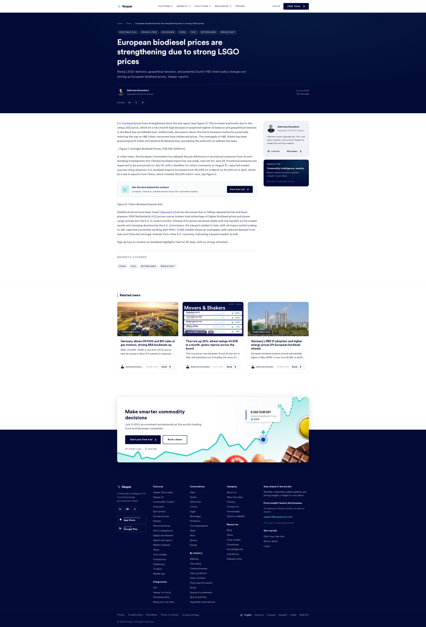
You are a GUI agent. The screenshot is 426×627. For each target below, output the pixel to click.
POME (181, 229)
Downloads (233, 545)
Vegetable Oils (128, 32)
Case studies (234, 540)
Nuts (192, 535)
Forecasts (158, 507)
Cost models (160, 555)
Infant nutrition (198, 578)
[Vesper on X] (135, 509)
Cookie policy (135, 615)
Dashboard (159, 564)
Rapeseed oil (168, 212)
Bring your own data (163, 602)
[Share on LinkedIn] (129, 102)
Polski (293, 615)
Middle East (228, 32)
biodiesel (127, 123)
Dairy (192, 492)
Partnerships (233, 511)
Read (164, 367)
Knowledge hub (235, 549)
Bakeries (194, 559)
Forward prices (161, 516)
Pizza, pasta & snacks (201, 583)
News (129, 23)
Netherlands (208, 32)
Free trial (294, 6)
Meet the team (235, 497)
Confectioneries (198, 568)
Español (283, 615)
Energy (193, 545)
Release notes (234, 559)
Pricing (240, 6)
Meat (193, 531)
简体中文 (304, 615)
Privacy (121, 615)
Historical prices (161, 526)
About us (231, 492)
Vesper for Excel (162, 592)
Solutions (201, 6)
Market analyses (161, 545)
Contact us (233, 507)
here (129, 242)
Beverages (195, 516)
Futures (157, 521)
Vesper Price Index (163, 492)
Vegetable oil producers (202, 602)
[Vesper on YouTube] (127, 509)
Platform (164, 6)
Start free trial (237, 189)
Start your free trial (141, 439)
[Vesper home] (124, 6)
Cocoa (193, 507)
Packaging (168, 32)
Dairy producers (198, 573)
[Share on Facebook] (142, 102)
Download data (161, 597)
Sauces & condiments (201, 592)
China (182, 32)
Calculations (159, 559)
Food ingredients (199, 526)
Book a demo (175, 439)
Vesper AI (158, 497)
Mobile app (159, 574)
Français (271, 615)
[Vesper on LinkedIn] (120, 509)
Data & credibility (236, 516)
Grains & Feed (149, 32)
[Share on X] (136, 102)
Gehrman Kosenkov (138, 90)
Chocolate (195, 564)
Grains (193, 497)
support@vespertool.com (278, 517)
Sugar (193, 511)
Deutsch (259, 615)
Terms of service (170, 615)
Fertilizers (195, 521)
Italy (193, 32)
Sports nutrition (198, 597)
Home (120, 23)
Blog (229, 530)
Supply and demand (163, 535)
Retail (193, 588)
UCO (154, 216)
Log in (276, 6)
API (155, 588)
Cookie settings (190, 615)
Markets (182, 6)
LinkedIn (275, 151)
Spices (193, 540)
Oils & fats (195, 502)
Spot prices (159, 511)
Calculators (233, 554)
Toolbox (157, 569)
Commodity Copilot (163, 502)
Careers (231, 502)
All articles (292, 151)
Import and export (162, 540)
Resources (222, 6)
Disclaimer (151, 615)
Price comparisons (163, 531)
